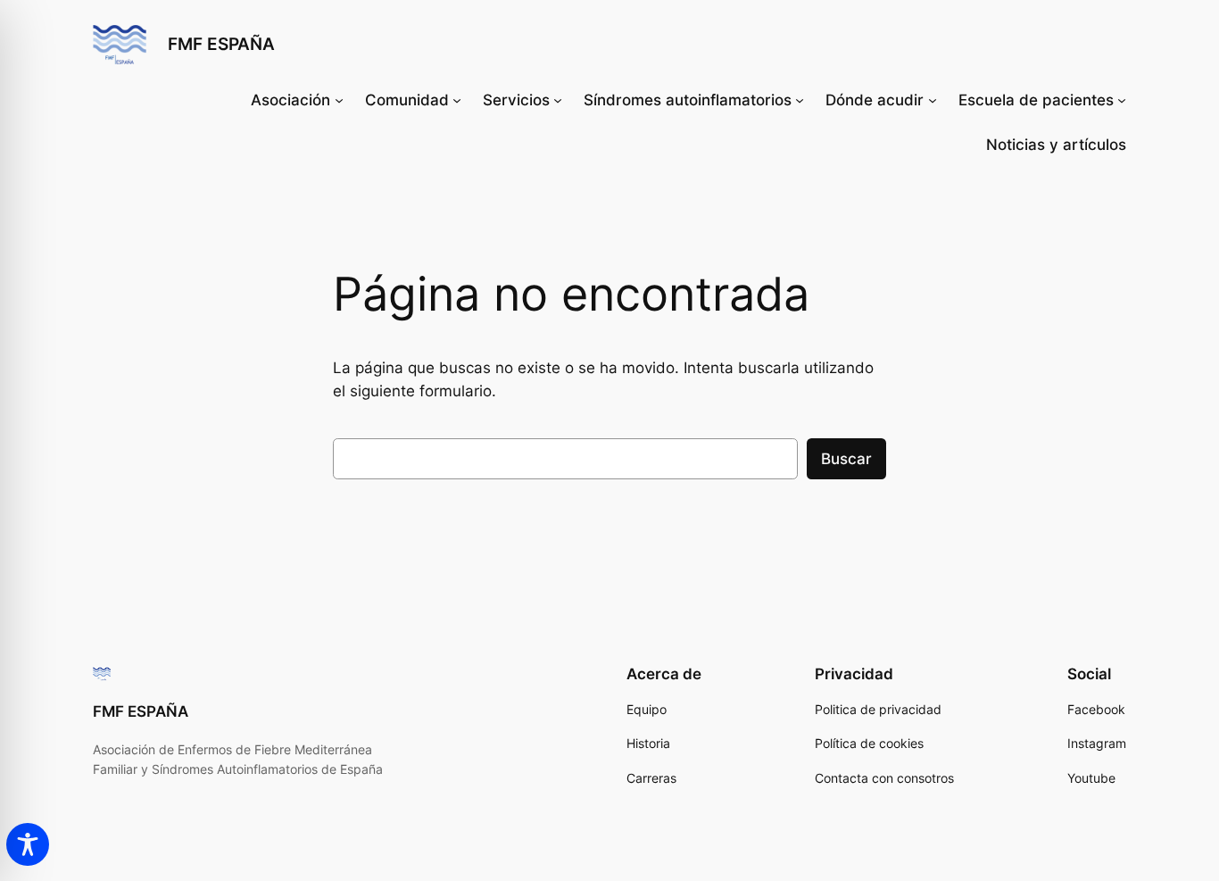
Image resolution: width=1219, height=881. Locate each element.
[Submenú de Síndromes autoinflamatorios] (799, 100)
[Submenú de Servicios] (557, 100)
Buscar (846, 459)
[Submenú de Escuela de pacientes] (1121, 100)
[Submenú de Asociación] (339, 100)
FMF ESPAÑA (221, 43)
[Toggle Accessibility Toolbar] (27, 844)
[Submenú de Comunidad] (456, 100)
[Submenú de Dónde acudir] (932, 100)
